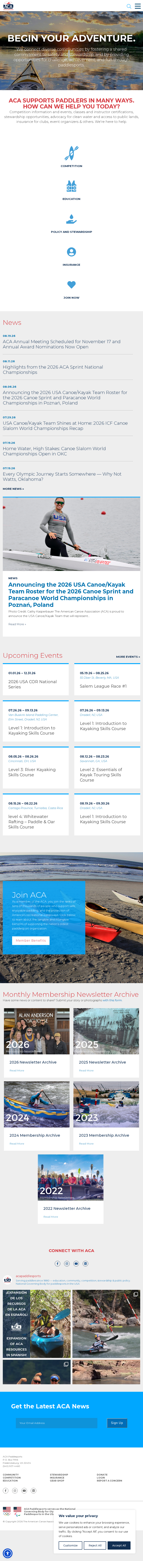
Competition (12, 1477)
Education (10, 1480)
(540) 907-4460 (11, 1466)
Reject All (95, 1545)
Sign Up (117, 1422)
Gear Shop (57, 1480)
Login (101, 1477)
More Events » (128, 656)
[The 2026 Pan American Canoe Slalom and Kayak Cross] (106, 1324)
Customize (70, 1545)
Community (11, 1474)
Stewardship (59, 1474)
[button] (129, 6)
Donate (102, 1474)
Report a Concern (109, 1480)
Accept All (119, 1545)
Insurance (57, 1477)
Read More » (17, 624)
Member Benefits (31, 940)
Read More (16, 1070)
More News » (13, 489)
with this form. (112, 1000)
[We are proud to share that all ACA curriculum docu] (37, 1324)
